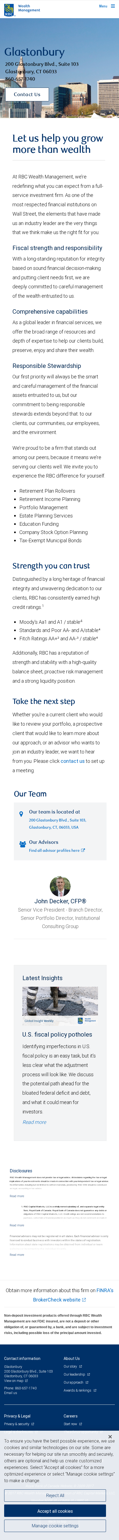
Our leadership (75, 1374)
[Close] (110, 1437)
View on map (14, 1380)
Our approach (74, 1382)
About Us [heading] (72, 1358)
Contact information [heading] (22, 1358)
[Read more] (17, 1196)
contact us (73, 761)
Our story (71, 1366)
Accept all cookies (55, 1511)
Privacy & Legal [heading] (17, 1416)
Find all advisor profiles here (54, 851)
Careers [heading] (70, 1416)
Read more (34, 1122)
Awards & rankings (78, 1390)
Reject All (55, 1495)
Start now (71, 1424)
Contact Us (27, 95)
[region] (59, 1485)
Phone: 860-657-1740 (20, 1388)
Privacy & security (17, 1424)
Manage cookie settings (55, 1525)
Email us (10, 1392)
